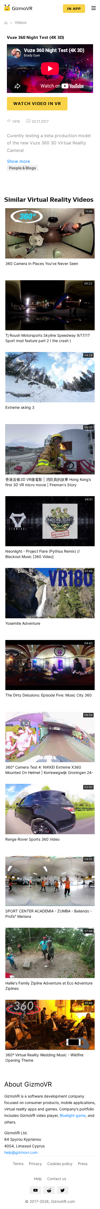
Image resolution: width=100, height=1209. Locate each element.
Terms (18, 1163)
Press (82, 1163)
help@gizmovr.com (21, 1152)
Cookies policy (60, 1163)
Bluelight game (73, 1115)
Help (38, 1178)
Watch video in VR (37, 103)
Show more (18, 161)
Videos (20, 22)
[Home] (5, 22)
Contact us (56, 1178)
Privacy (35, 1163)
